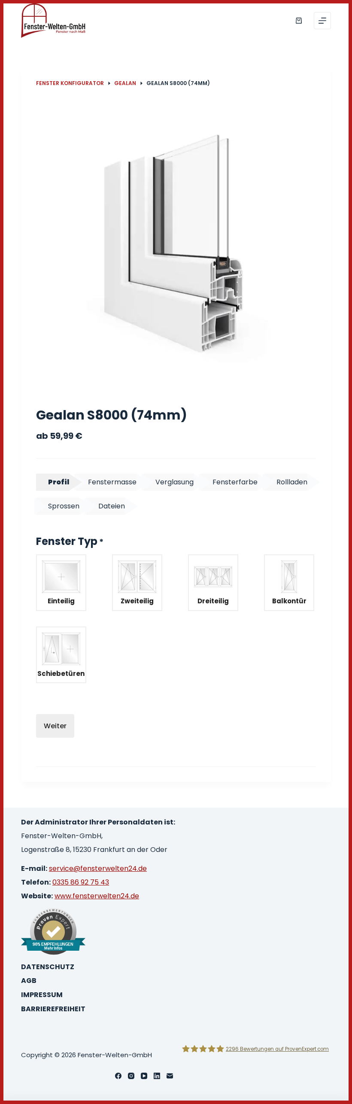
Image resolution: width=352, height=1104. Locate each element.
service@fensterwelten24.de (98, 868)
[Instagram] (131, 1076)
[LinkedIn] (157, 1076)
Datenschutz (47, 967)
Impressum (42, 995)
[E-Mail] (170, 1076)
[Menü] (322, 20)
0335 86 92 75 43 (80, 882)
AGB (28, 980)
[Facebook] (118, 1076)
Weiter (55, 726)
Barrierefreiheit (53, 1009)
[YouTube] (144, 1076)
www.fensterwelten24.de (97, 896)
